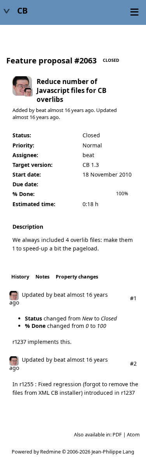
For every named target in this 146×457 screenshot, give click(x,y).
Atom (133, 434)
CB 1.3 (91, 164)
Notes (42, 276)
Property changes (77, 276)
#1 (133, 298)
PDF (117, 434)
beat (41, 110)
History (20, 276)
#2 (133, 363)
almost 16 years (65, 110)
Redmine (50, 451)
